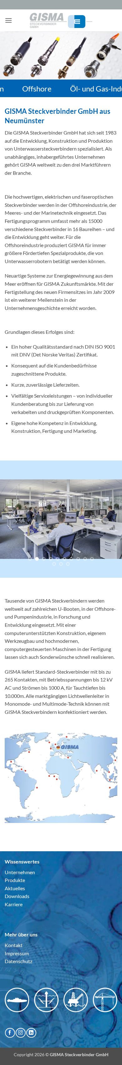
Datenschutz (18, 961)
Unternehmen (20, 872)
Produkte (15, 880)
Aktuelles (15, 888)
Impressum (17, 953)
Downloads (17, 896)
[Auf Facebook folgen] (10, 1033)
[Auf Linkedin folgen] (31, 1033)
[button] (8, 20)
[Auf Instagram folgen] (20, 1033)
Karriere (14, 904)
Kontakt (14, 945)
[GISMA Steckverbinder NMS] (61, 20)
